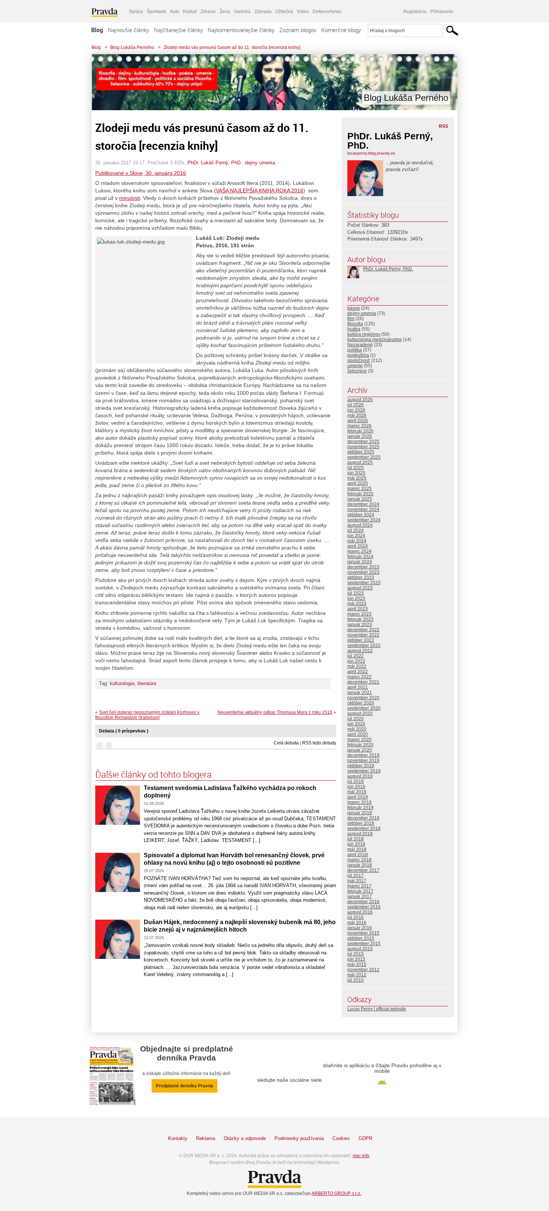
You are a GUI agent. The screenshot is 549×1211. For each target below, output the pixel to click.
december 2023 (363, 567)
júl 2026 (355, 405)
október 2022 (360, 640)
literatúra (146, 683)
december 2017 (363, 870)
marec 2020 (359, 739)
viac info (361, 1155)
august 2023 (360, 588)
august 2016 (360, 912)
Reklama (205, 1138)
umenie (355, 365)
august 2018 (360, 833)
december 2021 (363, 682)
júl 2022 (355, 656)
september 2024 (364, 520)
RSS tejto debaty (319, 743)
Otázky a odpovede (245, 1138)
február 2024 (360, 556)
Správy (136, 11)
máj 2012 (356, 975)
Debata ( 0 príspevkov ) (123, 731)
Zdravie (208, 11)
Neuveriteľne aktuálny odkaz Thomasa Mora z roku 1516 (274, 712)
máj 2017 (356, 880)
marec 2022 (359, 676)
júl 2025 (355, 467)
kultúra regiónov (363, 334)
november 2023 (363, 572)
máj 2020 (356, 729)
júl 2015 (355, 954)
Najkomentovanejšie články (241, 30)
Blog (97, 30)
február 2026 (360, 431)
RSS (443, 126)
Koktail (190, 11)
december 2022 (363, 629)
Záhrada (263, 11)
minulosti (129, 198)
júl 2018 (355, 839)
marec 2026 (359, 425)
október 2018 (360, 823)
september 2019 (364, 771)
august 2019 (360, 776)
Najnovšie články (128, 30)
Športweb (156, 11)
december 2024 (363, 504)
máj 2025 (356, 478)
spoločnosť (358, 360)
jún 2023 (356, 598)
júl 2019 (355, 781)
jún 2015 (356, 959)
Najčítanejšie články (178, 30)
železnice (357, 371)
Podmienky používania (299, 1138)
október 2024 (360, 514)
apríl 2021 (357, 687)
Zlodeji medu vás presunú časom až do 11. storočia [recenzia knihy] (232, 47)
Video (303, 11)
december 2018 (363, 818)
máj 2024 (356, 540)
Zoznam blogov (297, 30)
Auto (174, 11)
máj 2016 (356, 922)
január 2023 (359, 624)
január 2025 (359, 499)
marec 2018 (359, 859)
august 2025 (360, 462)
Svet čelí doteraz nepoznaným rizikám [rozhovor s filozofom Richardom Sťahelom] (147, 715)
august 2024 (360, 525)
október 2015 (360, 938)
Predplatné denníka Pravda (184, 1085)
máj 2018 (356, 849)
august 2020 (360, 713)
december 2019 (363, 755)
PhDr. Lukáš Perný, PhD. (214, 162)
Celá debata (286, 743)
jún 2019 (356, 786)
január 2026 (359, 436)
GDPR (365, 1138)
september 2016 (364, 907)
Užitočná (284, 11)
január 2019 (359, 812)
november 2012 (363, 969)
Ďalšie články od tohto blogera (153, 774)
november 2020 (363, 697)
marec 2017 (359, 886)
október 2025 (360, 452)
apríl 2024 (357, 546)
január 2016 (359, 927)
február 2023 (360, 619)
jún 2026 (356, 410)
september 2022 (364, 645)
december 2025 (363, 441)
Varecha (242, 11)
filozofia (355, 323)
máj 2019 (356, 792)
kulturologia (122, 683)
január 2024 (359, 561)
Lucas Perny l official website (376, 1009)
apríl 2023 (357, 608)
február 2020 (360, 744)
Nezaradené (360, 344)
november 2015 (363, 933)
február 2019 (360, 807)
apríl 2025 (357, 483)
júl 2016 (355, 917)
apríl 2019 (357, 797)
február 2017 (360, 891)
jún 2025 (356, 473)
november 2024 (363, 509)
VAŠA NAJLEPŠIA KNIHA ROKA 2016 (259, 190)
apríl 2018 (357, 854)
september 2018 (364, 828)
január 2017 (359, 896)
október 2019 (360, 765)
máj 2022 (356, 666)
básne (353, 308)
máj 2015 (356, 964)
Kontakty (177, 1138)
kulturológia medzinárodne (374, 339)
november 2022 (363, 635)
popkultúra (358, 355)
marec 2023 (359, 614)
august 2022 (360, 650)
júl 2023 (355, 593)
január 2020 (359, 750)
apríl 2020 (357, 734)
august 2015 (360, 948)
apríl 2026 (357, 420)
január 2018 (359, 865)
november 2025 (363, 446)
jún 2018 (356, 844)
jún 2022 (356, 661)
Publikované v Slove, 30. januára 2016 (140, 173)
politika (354, 350)
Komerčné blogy (341, 30)
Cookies (341, 1138)
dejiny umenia (260, 162)
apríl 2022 (357, 671)
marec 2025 (359, 488)
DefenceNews (327, 11)
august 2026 (360, 399)
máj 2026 (356, 415)
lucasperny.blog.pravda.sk (371, 153)
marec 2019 (359, 802)
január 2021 (359, 692)
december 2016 (363, 901)
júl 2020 (355, 718)
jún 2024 (356, 535)
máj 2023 (356, 603)
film (350, 318)
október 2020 (360, 703)
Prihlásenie (441, 11)
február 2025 (360, 493)
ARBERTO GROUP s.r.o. (336, 1193)
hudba (353, 329)
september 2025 (364, 457)
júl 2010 (355, 980)
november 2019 (363, 760)
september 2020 (364, 708)
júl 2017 (355, 875)
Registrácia (415, 11)
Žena (225, 11)
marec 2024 (359, 551)
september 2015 (364, 943)
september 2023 (364, 582)
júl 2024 (355, 530)
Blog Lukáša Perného (132, 47)
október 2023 (360, 577)
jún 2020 (356, 724)
